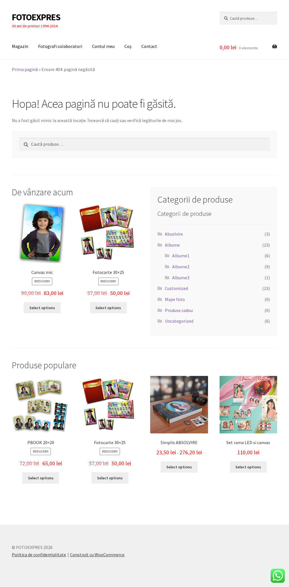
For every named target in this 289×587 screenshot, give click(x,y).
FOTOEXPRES (36, 17)
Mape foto (175, 299)
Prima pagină (25, 69)
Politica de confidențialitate (39, 554)
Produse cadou (179, 310)
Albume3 (180, 277)
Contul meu (103, 46)
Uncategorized (179, 321)
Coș (128, 46)
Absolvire (174, 234)
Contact (149, 46)
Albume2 (180, 266)
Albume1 (180, 255)
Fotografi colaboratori (60, 46)
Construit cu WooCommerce (97, 554)
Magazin (20, 46)
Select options (42, 307)
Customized (176, 288)
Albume (172, 245)
